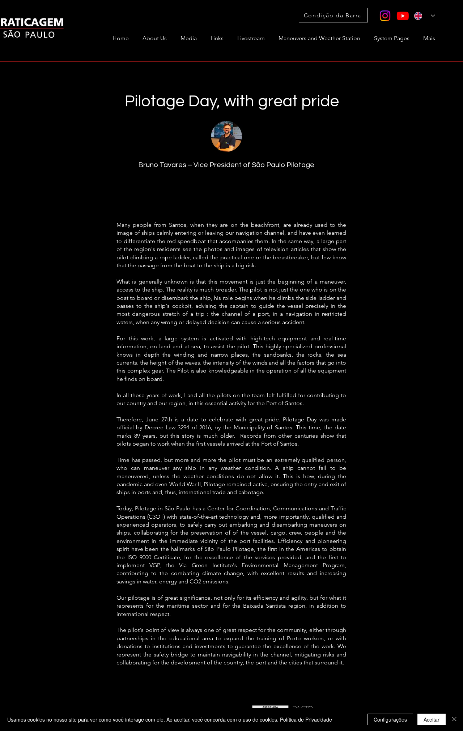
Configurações (390, 719)
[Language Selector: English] (425, 16)
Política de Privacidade (306, 719)
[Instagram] (385, 16)
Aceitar (431, 719)
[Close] (454, 719)
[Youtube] (403, 16)
